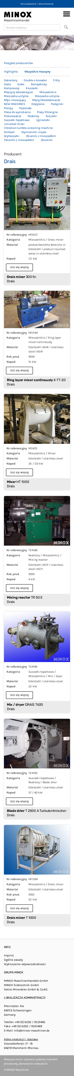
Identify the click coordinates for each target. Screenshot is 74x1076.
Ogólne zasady (13, 960)
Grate (7, 84)
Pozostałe (25, 108)
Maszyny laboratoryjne (18, 92)
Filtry (56, 80)
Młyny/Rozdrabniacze (46, 100)
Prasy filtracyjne (47, 112)
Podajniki (57, 104)
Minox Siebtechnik (29, 4)
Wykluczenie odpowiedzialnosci (25, 964)
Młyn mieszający (15, 100)
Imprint (9, 955)
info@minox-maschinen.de (32, 1030)
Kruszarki (32, 88)
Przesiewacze (12, 116)
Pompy (8, 108)
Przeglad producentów (18, 63)
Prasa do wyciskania (17, 112)
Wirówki (9, 132)
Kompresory (11, 88)
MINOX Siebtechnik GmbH (21, 985)
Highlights (11, 71)
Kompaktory (39, 84)
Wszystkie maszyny (37, 71)
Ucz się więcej (19, 267)
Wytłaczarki (11, 136)
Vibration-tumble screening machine (28, 128)
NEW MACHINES (14, 104)
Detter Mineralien (45, 4)
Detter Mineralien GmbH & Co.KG (25, 989)
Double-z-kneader (35, 80)
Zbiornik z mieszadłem (41, 136)
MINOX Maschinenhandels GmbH (26, 980)
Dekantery (10, 80)
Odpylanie (37, 104)
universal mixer (14, 124)
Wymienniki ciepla (33, 132)
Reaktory (33, 116)
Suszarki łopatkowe (17, 120)
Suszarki (51, 116)
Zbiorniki (47, 140)
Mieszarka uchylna (16, 96)
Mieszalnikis (47, 92)
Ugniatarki (43, 120)
